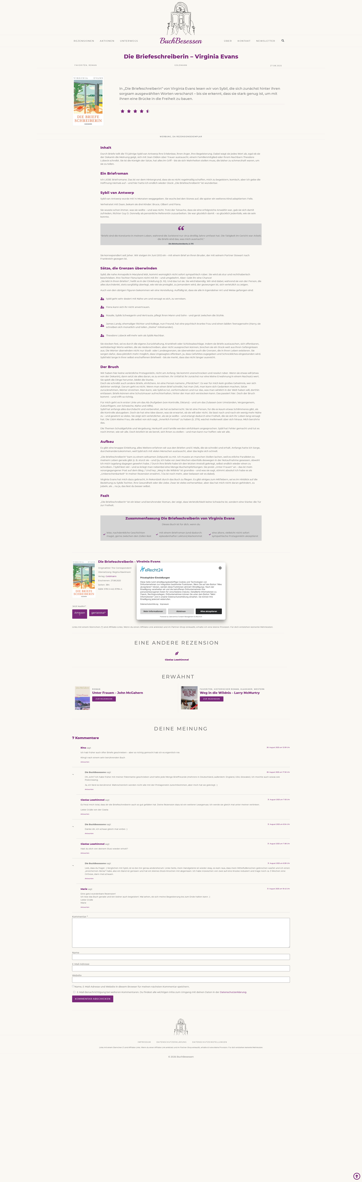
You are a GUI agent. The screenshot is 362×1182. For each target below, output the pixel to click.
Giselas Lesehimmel (177, 660)
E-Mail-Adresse (80, 964)
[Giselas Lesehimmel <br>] (177, 653)
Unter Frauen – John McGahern (117, 692)
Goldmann (180, 65)
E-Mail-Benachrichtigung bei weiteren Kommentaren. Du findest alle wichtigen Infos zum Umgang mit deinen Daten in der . (161, 992)
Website (77, 975)
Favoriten (81, 65)
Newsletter (265, 41)
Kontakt (244, 41)
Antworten (85, 762)
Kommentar (80, 917)
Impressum (144, 1042)
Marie (84, 889)
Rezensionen (84, 41)
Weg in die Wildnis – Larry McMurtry (230, 692)
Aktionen (107, 41)
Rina (83, 748)
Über (228, 41)
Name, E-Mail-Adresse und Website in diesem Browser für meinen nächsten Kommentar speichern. (132, 987)
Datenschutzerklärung (233, 992)
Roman (93, 65)
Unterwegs (129, 41)
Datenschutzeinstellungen (209, 1042)
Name (75, 953)
